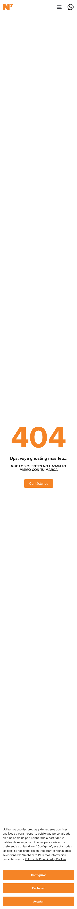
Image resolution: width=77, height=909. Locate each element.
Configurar (38, 875)
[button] (59, 7)
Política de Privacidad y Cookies (45, 859)
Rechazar (38, 888)
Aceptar (38, 901)
